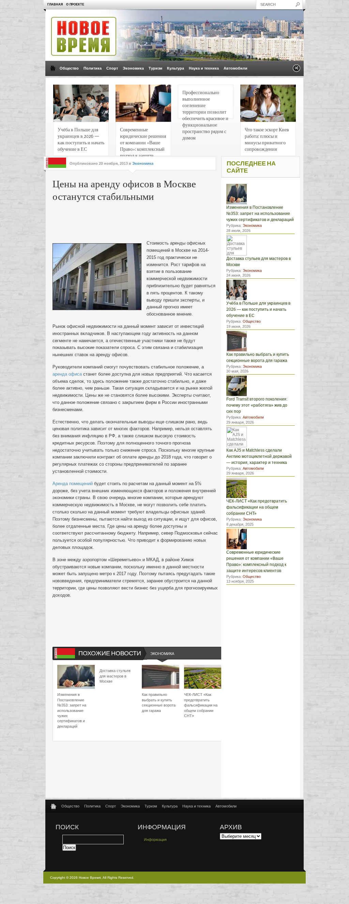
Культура (175, 68)
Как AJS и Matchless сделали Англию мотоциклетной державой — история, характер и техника (259, 456)
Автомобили (235, 68)
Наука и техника (204, 68)
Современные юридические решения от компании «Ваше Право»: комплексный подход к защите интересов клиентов (143, 141)
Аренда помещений (72, 483)
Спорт (112, 68)
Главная (55, 4)
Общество (69, 68)
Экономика (133, 68)
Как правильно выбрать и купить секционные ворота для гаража (159, 702)
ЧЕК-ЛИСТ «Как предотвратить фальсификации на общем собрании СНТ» (200, 705)
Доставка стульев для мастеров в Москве (115, 676)
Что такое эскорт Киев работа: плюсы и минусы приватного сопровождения (267, 139)
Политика (93, 68)
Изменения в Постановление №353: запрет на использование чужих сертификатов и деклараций (71, 710)
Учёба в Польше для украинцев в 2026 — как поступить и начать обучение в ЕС (81, 139)
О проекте (75, 4)
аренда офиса (67, 374)
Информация (155, 839)
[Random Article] (296, 70)
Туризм (155, 68)
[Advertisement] (156, 219)
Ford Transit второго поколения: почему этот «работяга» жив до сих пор (256, 405)
